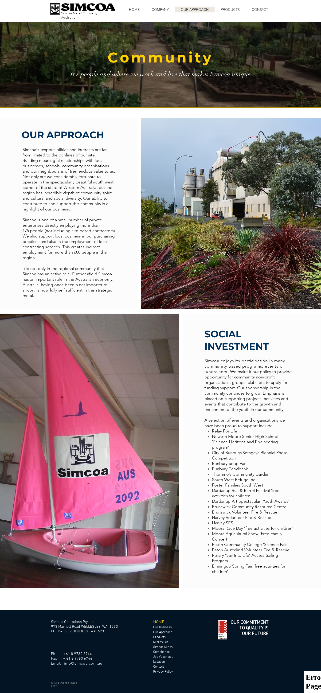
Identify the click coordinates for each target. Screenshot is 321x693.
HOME (158, 622)
